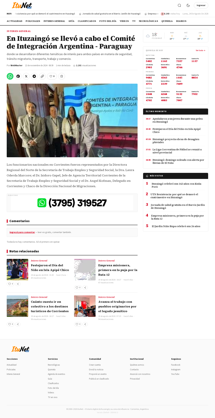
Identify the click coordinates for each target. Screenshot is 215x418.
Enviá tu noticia (96, 369)
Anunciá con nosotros (140, 374)
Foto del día (107, 21)
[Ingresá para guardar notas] (61, 76)
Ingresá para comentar (22, 232)
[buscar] (179, 5)
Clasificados (87, 21)
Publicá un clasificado (99, 378)
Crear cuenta (95, 364)
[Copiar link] (42, 76)
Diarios (181, 21)
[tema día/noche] (188, 5)
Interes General (54, 21)
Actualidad (14, 21)
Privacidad (135, 378)
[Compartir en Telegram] (34, 76)
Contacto (134, 369)
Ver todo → (200, 50)
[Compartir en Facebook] (18, 76)
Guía (71, 21)
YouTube (175, 374)
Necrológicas (148, 21)
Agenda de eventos (56, 374)
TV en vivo (52, 397)
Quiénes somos (137, 364)
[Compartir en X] (26, 76)
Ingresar (201, 5)
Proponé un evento (98, 374)
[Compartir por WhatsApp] (10, 76)
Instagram (175, 369)
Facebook (175, 364)
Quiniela (167, 21)
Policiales (33, 21)
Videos (124, 21)
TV (134, 21)
